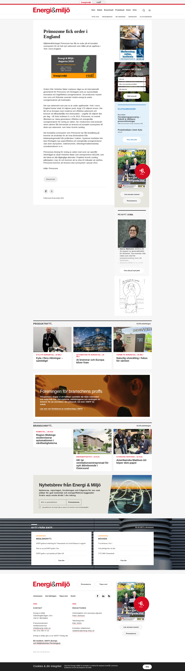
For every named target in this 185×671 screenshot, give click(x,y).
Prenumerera (107, 16)
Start (93, 10)
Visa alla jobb (132, 139)
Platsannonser (146, 16)
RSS (109, 596)
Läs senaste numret (131, 194)
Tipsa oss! (95, 16)
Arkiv (135, 10)
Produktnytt (119, 10)
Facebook (97, 596)
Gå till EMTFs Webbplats (144, 527)
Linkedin (103, 596)
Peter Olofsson (78, 616)
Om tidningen (120, 16)
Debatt (99, 10)
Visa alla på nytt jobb (132, 270)
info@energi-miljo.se (42, 628)
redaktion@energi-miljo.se (83, 631)
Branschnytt (108, 10)
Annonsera (132, 16)
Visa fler (61, 560)
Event (128, 10)
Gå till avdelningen (144, 324)
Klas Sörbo (77, 623)
